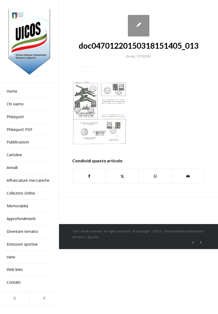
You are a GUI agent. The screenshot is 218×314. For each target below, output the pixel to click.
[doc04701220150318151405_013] (138, 25)
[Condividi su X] (122, 176)
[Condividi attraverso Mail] (188, 176)
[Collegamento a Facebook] (44, 298)
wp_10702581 (141, 56)
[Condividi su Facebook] (89, 176)
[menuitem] (29, 91)
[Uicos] (29, 41)
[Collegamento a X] (15, 298)
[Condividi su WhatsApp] (155, 176)
